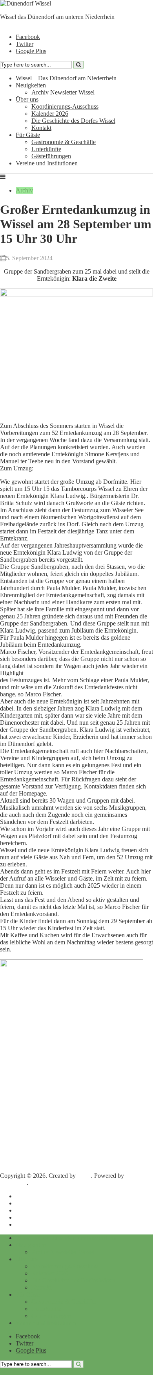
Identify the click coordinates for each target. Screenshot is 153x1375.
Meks (84, 1175)
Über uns (27, 99)
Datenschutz (31, 1203)
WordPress (13, 1182)
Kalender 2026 (49, 113)
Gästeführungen (51, 156)
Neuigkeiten (31, 85)
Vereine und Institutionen (47, 163)
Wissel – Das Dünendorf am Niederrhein (66, 78)
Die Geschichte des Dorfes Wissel (73, 120)
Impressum (29, 1196)
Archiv (24, 190)
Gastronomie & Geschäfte (63, 142)
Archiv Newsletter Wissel (63, 92)
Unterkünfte (46, 149)
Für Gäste (28, 134)
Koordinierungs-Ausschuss (64, 106)
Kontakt (41, 127)
